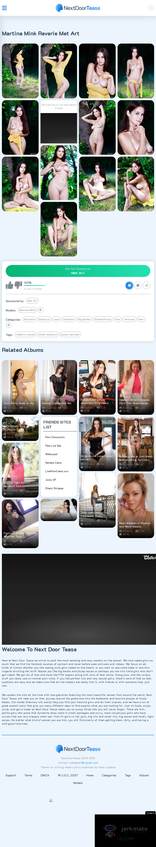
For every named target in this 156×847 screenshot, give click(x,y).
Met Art (32, 300)
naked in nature (25, 334)
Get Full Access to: (78, 271)
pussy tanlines (70, 334)
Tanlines (129, 319)
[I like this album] (9, 285)
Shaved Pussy (103, 319)
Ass (117, 319)
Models (78, 783)
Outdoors (69, 319)
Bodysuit (44, 319)
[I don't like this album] (18, 285)
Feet (141, 319)
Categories (109, 775)
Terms (28, 775)
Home (90, 775)
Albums (144, 775)
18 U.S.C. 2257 (68, 775)
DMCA (45, 775)
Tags (128, 775)
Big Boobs (84, 319)
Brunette (29, 319)
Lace (56, 319)
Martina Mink (27, 310)
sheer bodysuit (48, 334)
